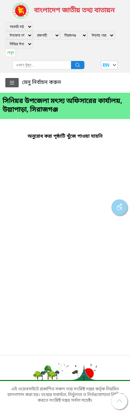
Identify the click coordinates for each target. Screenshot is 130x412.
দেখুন (10, 52)
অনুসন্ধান (77, 65)
